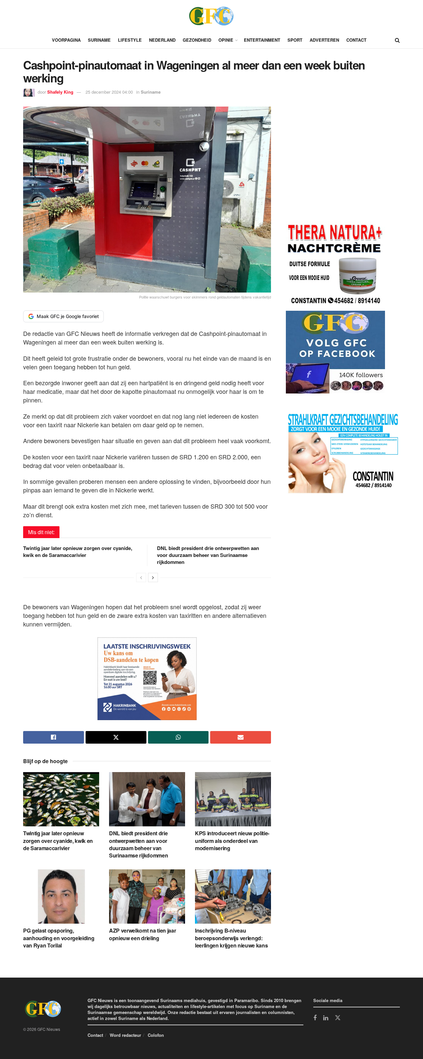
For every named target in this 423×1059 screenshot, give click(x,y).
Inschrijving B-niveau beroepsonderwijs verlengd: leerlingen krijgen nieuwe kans (231, 938)
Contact (356, 40)
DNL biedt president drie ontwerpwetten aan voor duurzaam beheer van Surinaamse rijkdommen (208, 555)
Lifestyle (130, 40)
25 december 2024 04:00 (109, 92)
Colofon (156, 1035)
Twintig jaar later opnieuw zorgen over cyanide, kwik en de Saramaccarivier (77, 551)
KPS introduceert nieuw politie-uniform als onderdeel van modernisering (232, 840)
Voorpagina (66, 40)
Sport (295, 40)
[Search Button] (397, 40)
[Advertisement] (335, 165)
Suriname (99, 40)
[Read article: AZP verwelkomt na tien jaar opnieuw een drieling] (147, 896)
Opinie (225, 40)
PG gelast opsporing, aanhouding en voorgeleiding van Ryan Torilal (58, 938)
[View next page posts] (153, 577)
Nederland (162, 40)
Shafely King (60, 92)
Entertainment (262, 40)
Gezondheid (197, 40)
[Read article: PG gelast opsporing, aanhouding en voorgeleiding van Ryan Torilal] (61, 896)
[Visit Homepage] (211, 16)
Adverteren (324, 40)
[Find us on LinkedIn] (325, 1018)
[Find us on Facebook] (315, 1018)
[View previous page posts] (141, 577)
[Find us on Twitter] (338, 1018)
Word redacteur (125, 1035)
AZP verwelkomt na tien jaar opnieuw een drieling (142, 934)
